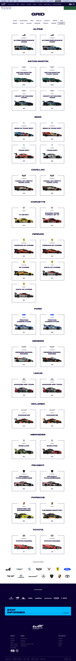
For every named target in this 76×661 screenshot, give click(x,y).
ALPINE (15, 20)
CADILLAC (38, 20)
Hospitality (44, 1)
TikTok (59, 645)
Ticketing (51, 1)
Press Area (23, 642)
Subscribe (66, 613)
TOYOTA (61, 23)
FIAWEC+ (12, 638)
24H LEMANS (3, 1)
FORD (61, 20)
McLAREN (29, 23)
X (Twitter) (60, 640)
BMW (32, 20)
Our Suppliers (13, 647)
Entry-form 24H (24, 638)
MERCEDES (37, 23)
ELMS (9, 1)
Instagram (60, 644)
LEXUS (22, 23)
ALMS (17, 1)
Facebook (60, 638)
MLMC (13, 1)
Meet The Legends (14, 645)
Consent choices (17, 659)
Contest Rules (23, 645)
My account (66, 1)
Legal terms (26, 659)
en (73, 1)
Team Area (23, 640)
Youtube (60, 642)
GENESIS (15, 23)
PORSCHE (53, 23)
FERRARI (55, 20)
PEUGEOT (45, 23)
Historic (11, 642)
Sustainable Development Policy (27, 644)
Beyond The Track (14, 644)
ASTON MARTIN (24, 20)
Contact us (8, 659)
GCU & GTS (42, 659)
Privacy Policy (35, 659)
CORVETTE (47, 20)
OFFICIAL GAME (37, 1)
